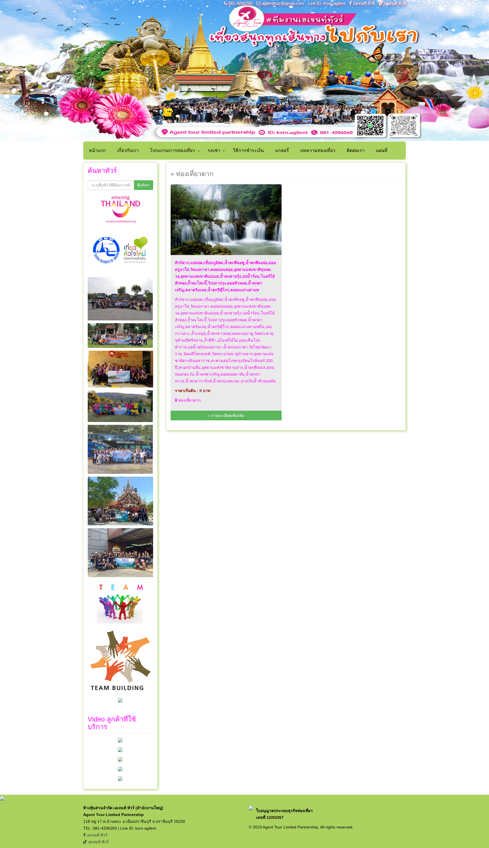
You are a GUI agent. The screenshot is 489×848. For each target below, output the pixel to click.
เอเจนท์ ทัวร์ (364, 3)
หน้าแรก (97, 150)
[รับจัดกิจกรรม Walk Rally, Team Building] (120, 740)
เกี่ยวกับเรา (128, 150)
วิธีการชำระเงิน (248, 150)
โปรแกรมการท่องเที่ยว (172, 150)
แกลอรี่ (282, 150)
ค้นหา (145, 185)
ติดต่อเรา (355, 150)
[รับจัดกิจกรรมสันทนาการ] (120, 768)
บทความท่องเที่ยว (317, 150)
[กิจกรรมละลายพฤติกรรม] (120, 778)
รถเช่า (214, 150)
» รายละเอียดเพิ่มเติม (226, 415)
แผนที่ (381, 150)
